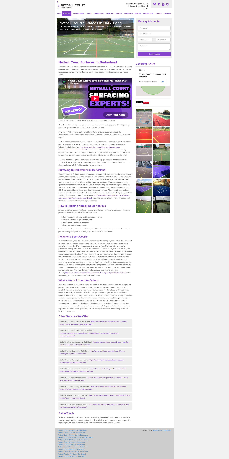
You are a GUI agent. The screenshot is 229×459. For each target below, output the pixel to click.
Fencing (159, 14)
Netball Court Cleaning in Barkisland (71, 442)
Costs (89, 14)
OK (163, 82)
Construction (78, 14)
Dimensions (128, 14)
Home (59, 14)
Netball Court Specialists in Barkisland (72, 430)
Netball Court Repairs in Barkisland (71, 449)
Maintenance (99, 14)
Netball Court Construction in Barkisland (73, 435)
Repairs (138, 14)
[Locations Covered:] (57, 2)
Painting (119, 14)
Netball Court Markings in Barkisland (72, 456)
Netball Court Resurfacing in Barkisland (73, 452)
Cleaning (109, 14)
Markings (167, 14)
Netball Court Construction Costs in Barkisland (75, 437)
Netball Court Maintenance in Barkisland (73, 440)
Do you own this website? (148, 82)
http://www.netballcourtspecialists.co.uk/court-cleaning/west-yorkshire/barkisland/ (95, 273)
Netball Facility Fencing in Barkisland (72, 454)
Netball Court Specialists (162, 430)
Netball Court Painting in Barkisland (71, 444)
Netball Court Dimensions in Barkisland (72, 447)
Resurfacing (148, 14)
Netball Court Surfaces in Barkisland (71, 433)
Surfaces (66, 14)
